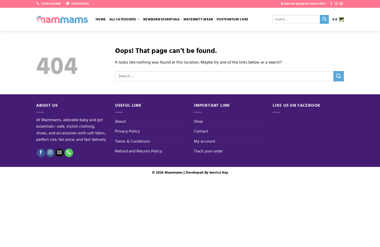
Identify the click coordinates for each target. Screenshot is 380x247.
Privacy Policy (127, 131)
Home (101, 19)
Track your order (208, 151)
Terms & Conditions (132, 141)
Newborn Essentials (161, 19)
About (120, 121)
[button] (338, 19)
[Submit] (324, 19)
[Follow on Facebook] (331, 4)
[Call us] (69, 153)
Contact (201, 131)
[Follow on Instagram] (336, 4)
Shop (198, 121)
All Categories (122, 19)
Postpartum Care (232, 19)
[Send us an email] (341, 4)
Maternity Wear (198, 19)
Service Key (218, 172)
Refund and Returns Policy (138, 151)
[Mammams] (62, 19)
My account (204, 141)
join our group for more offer (305, 3)
